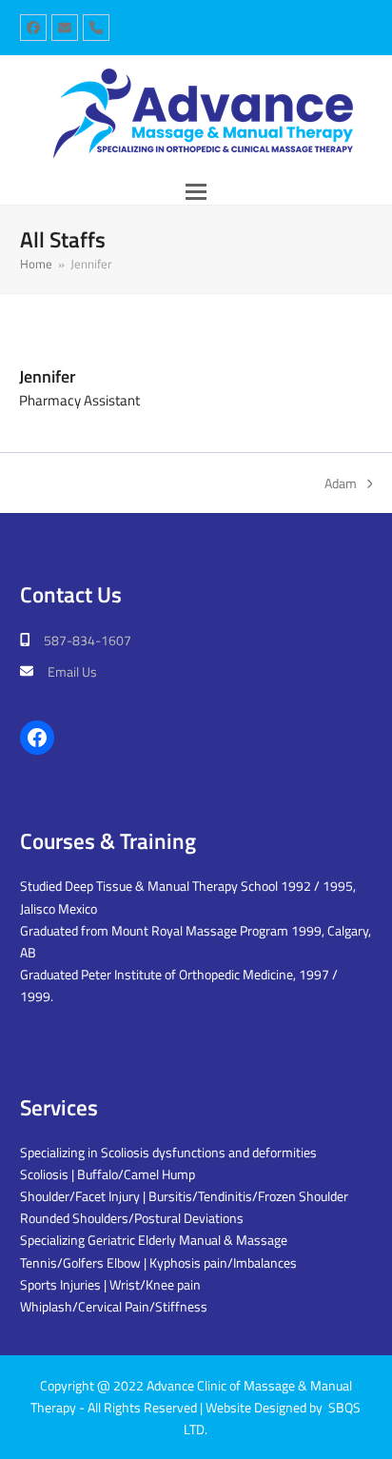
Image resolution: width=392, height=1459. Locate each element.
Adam (340, 483)
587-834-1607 (87, 640)
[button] (196, 192)
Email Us (72, 671)
